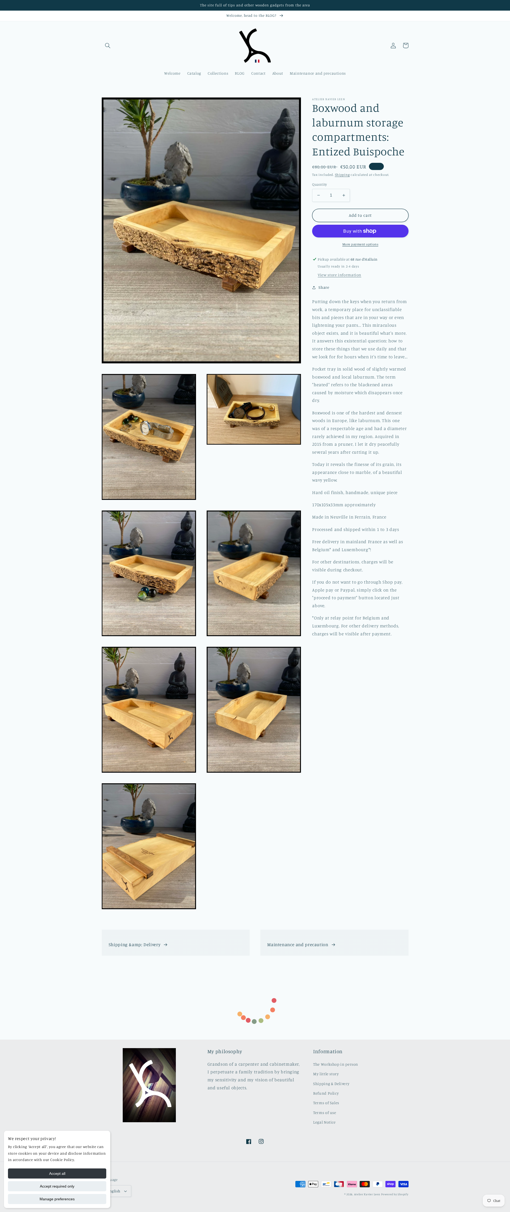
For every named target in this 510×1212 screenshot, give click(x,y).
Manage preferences (57, 1199)
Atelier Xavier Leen (367, 1194)
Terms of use (324, 1112)
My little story (326, 1073)
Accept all (57, 1173)
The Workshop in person (335, 1064)
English (114, 1191)
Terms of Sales (326, 1102)
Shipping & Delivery (331, 1083)
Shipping (342, 175)
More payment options (360, 244)
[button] (108, 45)
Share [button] (323, 287)
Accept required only (57, 1186)
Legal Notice (324, 1122)
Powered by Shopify (394, 1194)
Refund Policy (326, 1093)
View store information (339, 275)
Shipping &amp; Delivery (135, 944)
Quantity (319, 184)
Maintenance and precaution (297, 944)
